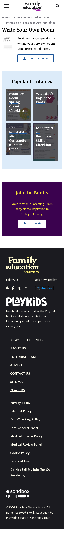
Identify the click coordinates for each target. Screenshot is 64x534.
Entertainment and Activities (32, 17)
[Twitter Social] (19, 288)
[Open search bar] (57, 6)
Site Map (17, 382)
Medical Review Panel (26, 444)
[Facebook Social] (13, 288)
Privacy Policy (20, 403)
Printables (12, 22)
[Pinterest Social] (7, 288)
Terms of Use (20, 461)
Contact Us (20, 373)
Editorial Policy (21, 411)
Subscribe (31, 223)
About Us (18, 348)
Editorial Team (23, 357)
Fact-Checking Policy (25, 419)
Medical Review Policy (26, 436)
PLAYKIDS (17, 390)
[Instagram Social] (25, 288)
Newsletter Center (27, 340)
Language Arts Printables (39, 22)
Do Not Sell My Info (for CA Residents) (30, 472)
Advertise (18, 365)
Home (6, 17)
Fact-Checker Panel (24, 428)
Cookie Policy (20, 453)
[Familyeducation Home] (22, 264)
